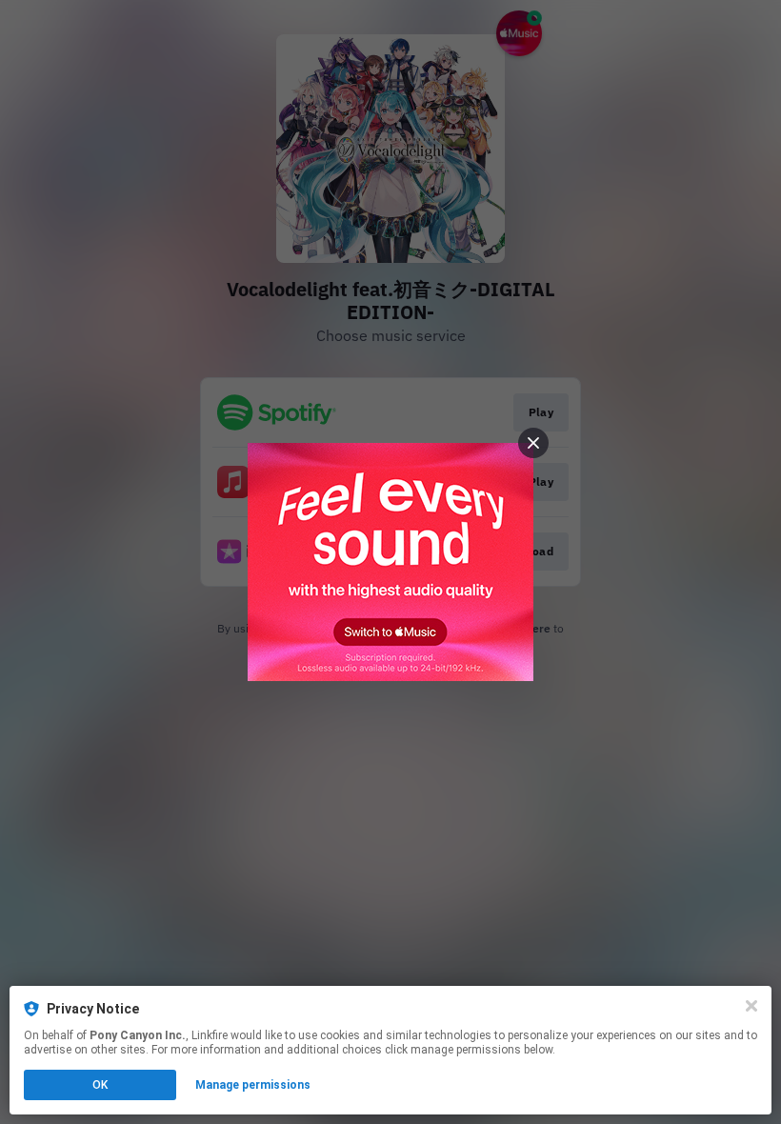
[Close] (751, 1006)
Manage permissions (252, 1085)
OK (100, 1085)
